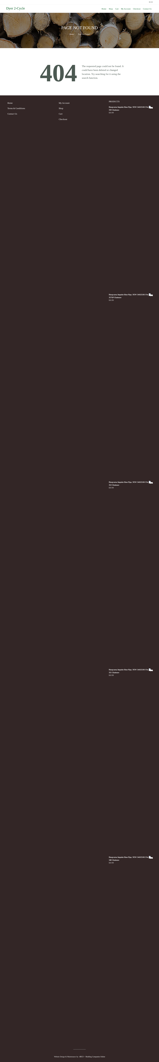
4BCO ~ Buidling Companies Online (92, 1057)
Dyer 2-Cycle (15, 8)
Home (72, 34)
